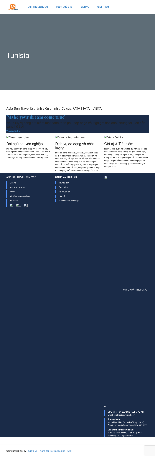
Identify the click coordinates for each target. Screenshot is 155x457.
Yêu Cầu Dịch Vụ (13, 131)
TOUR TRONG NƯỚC (37, 6)
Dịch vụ (85, 6)
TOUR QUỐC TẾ (64, 6)
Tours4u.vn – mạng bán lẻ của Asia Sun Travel (49, 450)
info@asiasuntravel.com (20, 196)
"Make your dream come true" (36, 117)
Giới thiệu (103, 6)
